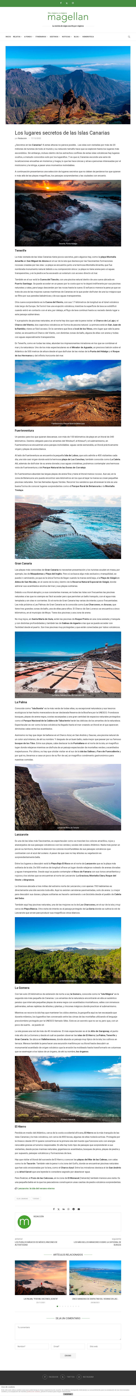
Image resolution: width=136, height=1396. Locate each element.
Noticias (66, 37)
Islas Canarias (22, 1199)
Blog (76, 37)
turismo (36, 1199)
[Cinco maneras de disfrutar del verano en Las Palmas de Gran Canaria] (95, 1277)
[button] (18, 1283)
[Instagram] (74, 3)
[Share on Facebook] (54, 1209)
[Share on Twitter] (60, 1209)
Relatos (16, 37)
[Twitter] (68, 3)
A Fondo (28, 37)
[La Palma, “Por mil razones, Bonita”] (41, 1277)
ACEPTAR (68, 1394)
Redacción (22, 138)
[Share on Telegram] (75, 1209)
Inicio (8, 37)
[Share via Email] (80, 1209)
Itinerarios (40, 37)
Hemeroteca (88, 37)
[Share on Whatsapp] (69, 1209)
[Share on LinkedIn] (65, 1209)
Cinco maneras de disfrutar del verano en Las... (95, 1299)
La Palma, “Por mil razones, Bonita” (41, 1299)
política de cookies (33, 1392)
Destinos (54, 37)
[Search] (129, 37)
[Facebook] (61, 3)
